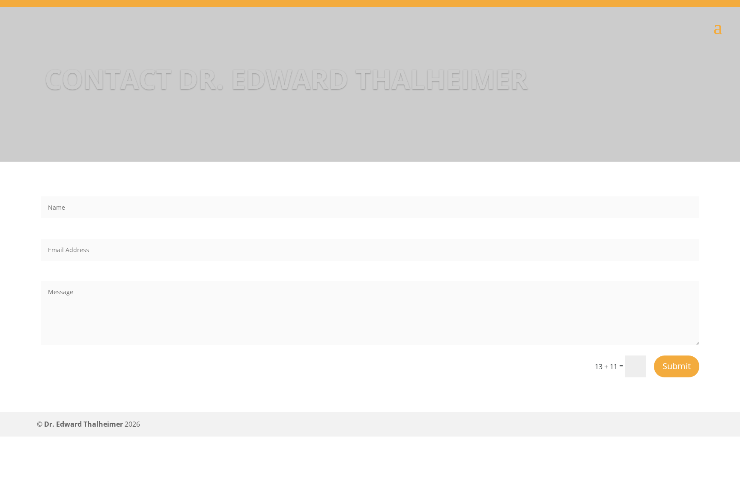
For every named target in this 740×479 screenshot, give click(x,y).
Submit (676, 366)
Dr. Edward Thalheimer (83, 424)
